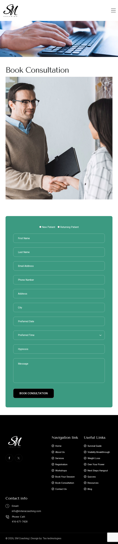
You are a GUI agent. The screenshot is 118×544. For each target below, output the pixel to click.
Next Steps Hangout (98, 470)
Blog (90, 489)
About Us (60, 452)
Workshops (61, 470)
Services (59, 458)
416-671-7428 (20, 521)
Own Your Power (96, 464)
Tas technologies (52, 538)
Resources (93, 483)
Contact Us (61, 489)
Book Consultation (64, 483)
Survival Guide (95, 446)
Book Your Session (65, 476)
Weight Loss (94, 458)
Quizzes (92, 476)
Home (58, 446)
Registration (61, 464)
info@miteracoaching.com (26, 511)
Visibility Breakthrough (99, 452)
